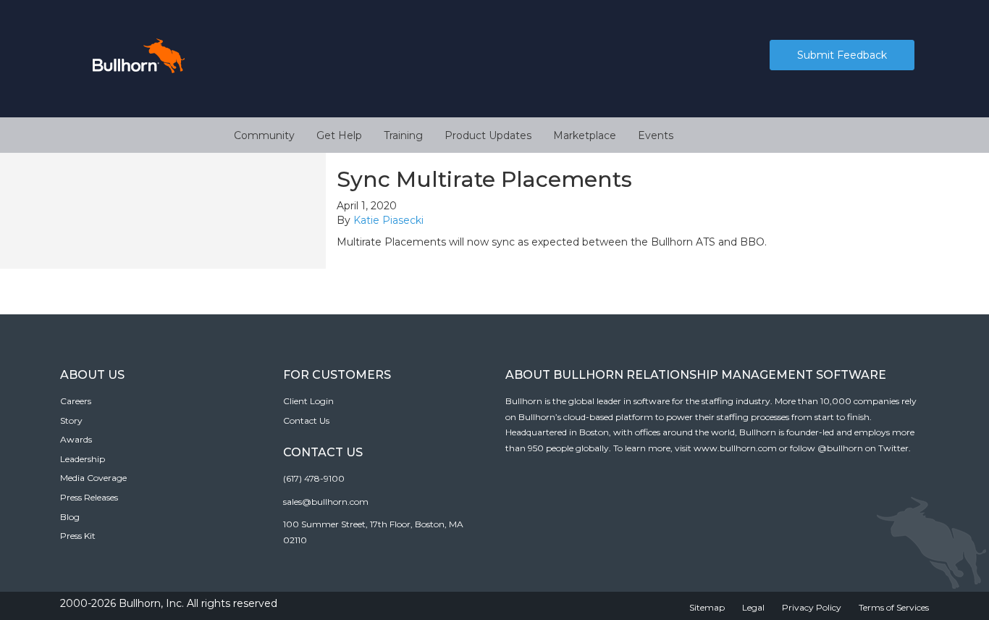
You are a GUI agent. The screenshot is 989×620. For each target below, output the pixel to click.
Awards (76, 439)
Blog (70, 516)
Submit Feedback (842, 55)
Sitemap (707, 607)
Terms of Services (894, 607)
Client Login (308, 400)
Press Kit (78, 535)
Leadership (82, 458)
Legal (753, 607)
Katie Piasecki (388, 220)
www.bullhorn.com (735, 448)
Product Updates (488, 135)
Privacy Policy (811, 607)
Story (71, 420)
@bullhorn (840, 448)
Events (655, 135)
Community (264, 135)
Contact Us (306, 420)
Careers (75, 400)
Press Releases (89, 497)
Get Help (339, 135)
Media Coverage (93, 477)
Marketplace (584, 135)
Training (403, 135)
